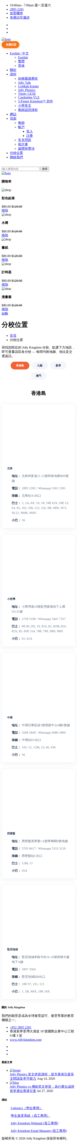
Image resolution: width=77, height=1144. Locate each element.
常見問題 (24, 140)
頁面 (13, 118)
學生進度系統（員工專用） (30, 1115)
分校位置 (16, 153)
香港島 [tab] (20, 365)
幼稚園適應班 (28, 78)
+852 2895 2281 (20, 1027)
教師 (21, 123)
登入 (29, 131)
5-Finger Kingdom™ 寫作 (35, 101)
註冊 (29, 135)
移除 (5, 210)
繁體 (21, 61)
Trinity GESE (27, 93)
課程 (13, 74)
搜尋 (44, 168)
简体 (21, 65)
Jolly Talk (24, 82)
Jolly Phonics (26, 90)
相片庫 (23, 144)
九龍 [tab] (40, 365)
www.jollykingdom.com (25, 1039)
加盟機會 (16, 13)
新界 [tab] (58, 365)
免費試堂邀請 (20, 17)
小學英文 (24, 105)
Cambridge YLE (29, 97)
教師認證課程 (28, 110)
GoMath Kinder (28, 86)
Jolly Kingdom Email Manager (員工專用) (39, 1131)
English (23, 57)
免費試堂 (11, 44)
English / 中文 (19, 53)
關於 (13, 70)
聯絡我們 (16, 157)
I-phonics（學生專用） (27, 1108)
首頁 (13, 335)
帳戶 (21, 127)
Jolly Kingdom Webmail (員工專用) (34, 1123)
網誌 (13, 114)
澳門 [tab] (38, 375)
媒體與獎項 (26, 148)
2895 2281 (17, 9)
